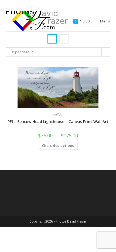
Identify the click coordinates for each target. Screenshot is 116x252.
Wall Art (58, 114)
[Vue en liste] (64, 39)
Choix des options (58, 145)
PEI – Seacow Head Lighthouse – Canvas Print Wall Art (58, 121)
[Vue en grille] (52, 39)
